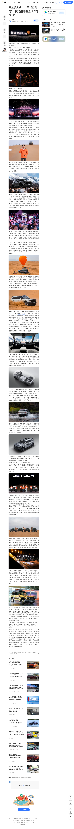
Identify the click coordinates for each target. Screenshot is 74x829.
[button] (61, 13)
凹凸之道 (11, 691)
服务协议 (21, 818)
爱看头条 (11, 703)
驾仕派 (10, 680)
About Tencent (16, 818)
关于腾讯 (10, 818)
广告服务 (35, 818)
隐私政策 (26, 818)
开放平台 (30, 818)
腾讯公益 (18, 820)
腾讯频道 (28, 820)
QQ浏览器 (23, 820)
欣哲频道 (11, 738)
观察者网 (11, 772)
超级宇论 (11, 761)
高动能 (10, 749)
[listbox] (24, 715)
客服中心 (32, 820)
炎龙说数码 (11, 668)
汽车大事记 (11, 726)
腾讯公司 (22, 824)
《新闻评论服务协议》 (28, 777)
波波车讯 (11, 714)
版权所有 (25, 824)
